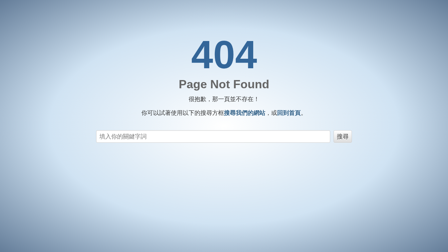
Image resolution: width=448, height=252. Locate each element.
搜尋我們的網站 (244, 113)
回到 (289, 113)
